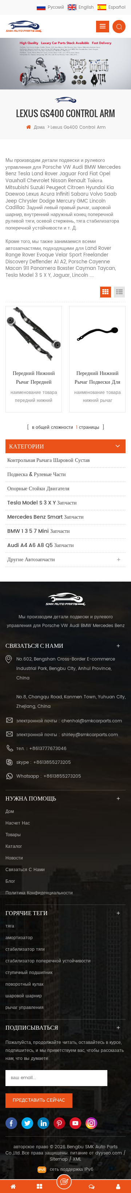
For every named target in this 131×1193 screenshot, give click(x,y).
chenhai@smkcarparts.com (91, 721)
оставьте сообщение (64, 1181)
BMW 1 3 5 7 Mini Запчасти (38, 531)
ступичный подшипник (28, 972)
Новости (14, 858)
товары (13, 834)
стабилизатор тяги (25, 949)
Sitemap (59, 1159)
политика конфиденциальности (39, 893)
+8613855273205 (52, 762)
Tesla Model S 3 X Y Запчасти (42, 503)
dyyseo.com (108, 1153)
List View (119, 292)
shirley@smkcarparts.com (89, 734)
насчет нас (17, 823)
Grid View (105, 292)
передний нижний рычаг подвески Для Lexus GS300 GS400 (97, 378)
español (117, 7)
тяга (9, 926)
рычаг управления (24, 1007)
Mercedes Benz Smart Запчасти (45, 517)
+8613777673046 (48, 748)
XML (77, 1159)
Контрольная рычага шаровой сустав (48, 460)
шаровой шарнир (23, 996)
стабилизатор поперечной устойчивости (48, 961)
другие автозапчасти (31, 559)
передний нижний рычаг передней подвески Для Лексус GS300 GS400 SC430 (33, 378)
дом (9, 811)
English (86, 7)
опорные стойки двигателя (38, 488)
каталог (13, 846)
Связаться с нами (25, 869)
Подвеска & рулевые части (36, 474)
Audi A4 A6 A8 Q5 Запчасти (40, 545)
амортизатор (19, 937)
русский (56, 7)
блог (10, 881)
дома (39, 127)
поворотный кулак (24, 984)
